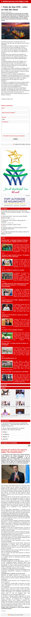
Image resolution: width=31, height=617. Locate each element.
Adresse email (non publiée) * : (9, 112)
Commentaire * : (5, 121)
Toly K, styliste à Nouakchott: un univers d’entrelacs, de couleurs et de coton (12, 429)
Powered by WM (19, 614)
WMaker (5, 432)
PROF (17, 398)
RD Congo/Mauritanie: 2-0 (9, 358)
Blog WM (5, 439)
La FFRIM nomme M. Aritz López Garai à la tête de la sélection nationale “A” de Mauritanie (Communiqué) (15, 285)
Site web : (4, 117)
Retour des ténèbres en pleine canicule (12, 224)
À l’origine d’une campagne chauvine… (13, 329)
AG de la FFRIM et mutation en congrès (13, 270)
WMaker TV (6, 436)
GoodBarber (6, 434)
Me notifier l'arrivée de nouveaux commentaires (14, 135)
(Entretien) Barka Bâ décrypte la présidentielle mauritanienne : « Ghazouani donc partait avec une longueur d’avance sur (15, 424)
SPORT (3, 238)
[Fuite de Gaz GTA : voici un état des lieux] (15, 22)
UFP (2, 396)
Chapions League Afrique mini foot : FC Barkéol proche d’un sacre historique (15, 255)
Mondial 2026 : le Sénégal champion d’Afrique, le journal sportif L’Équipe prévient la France (15, 241)
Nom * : (3, 108)
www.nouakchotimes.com (15, 2)
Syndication (12, 614)
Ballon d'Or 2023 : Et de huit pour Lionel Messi (15, 371)
